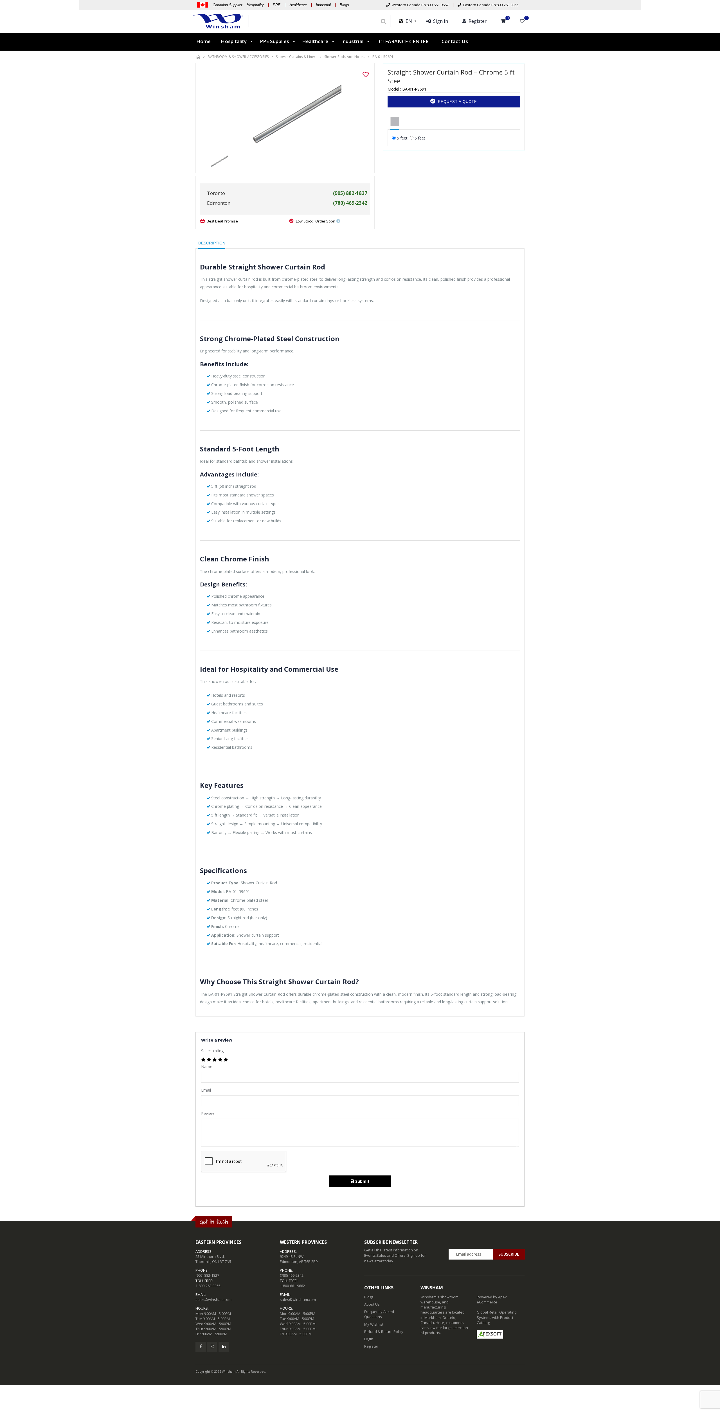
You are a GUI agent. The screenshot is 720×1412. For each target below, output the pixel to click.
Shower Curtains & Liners (296, 56)
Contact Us (455, 41)
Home (203, 41)
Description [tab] (211, 243)
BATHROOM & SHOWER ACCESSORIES (238, 56)
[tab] (394, 122)
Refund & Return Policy (383, 1331)
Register (371, 1346)
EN (407, 21)
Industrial (323, 5)
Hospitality (234, 41)
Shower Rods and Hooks (344, 56)
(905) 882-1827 (207, 1275)
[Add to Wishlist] (366, 74)
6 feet (420, 138)
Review (207, 1113)
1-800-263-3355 (207, 1285)
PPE (276, 5)
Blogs (344, 5)
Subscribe (508, 1254)
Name (206, 1066)
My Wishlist (373, 1324)
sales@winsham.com (213, 1299)
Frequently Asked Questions (379, 1314)
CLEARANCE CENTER (404, 41)
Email (206, 1090)
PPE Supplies (274, 41)
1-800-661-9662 (292, 1285)
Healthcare (298, 5)
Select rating (212, 1050)
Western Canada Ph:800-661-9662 (419, 4)
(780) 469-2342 (291, 1275)
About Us (372, 1304)
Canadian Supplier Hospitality (238, 5)
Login (368, 1338)
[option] (285, 110)
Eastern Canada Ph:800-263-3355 (490, 4)
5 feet (402, 138)
